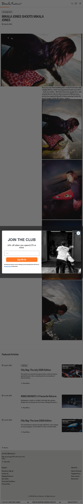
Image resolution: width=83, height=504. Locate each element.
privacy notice (8, 266)
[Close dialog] (78, 233)
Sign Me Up (21, 259)
